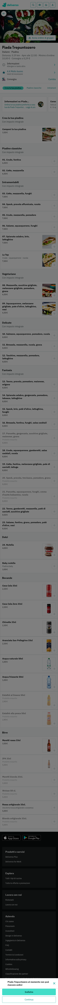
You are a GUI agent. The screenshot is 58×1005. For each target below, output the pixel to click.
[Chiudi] (54, 983)
